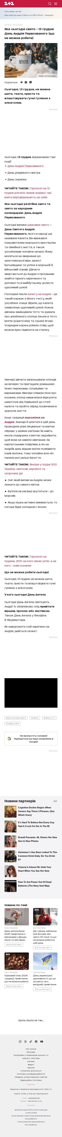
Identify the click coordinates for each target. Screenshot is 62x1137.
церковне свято (38, 224)
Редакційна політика (31, 1080)
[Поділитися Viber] (30, 82)
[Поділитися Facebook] (26, 82)
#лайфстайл (12, 723)
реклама (31, 1052)
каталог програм (31, 1058)
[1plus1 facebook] (36, 1041)
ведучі (31, 1064)
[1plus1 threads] (25, 1041)
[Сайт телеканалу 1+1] (9, 4)
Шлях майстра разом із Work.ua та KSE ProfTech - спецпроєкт (29, 15)
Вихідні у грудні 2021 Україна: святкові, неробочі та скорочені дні (31, 469)
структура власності (31, 1071)
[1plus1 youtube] (41, 1041)
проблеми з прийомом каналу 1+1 (31, 1055)
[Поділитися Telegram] (21, 82)
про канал (31, 1049)
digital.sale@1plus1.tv (31, 1118)
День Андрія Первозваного (25, 165)
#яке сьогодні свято (16, 718)
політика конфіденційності (31, 1074)
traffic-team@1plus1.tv (31, 1124)
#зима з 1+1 (49, 718)
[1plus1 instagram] (20, 1041)
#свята (34, 718)
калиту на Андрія (39, 293)
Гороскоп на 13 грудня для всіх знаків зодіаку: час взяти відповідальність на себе (28, 193)
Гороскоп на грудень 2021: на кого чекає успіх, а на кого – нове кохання (30, 561)
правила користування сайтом (31, 1077)
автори (31, 1067)
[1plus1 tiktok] (31, 1041)
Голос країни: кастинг (13, 11)
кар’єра (31, 1061)
